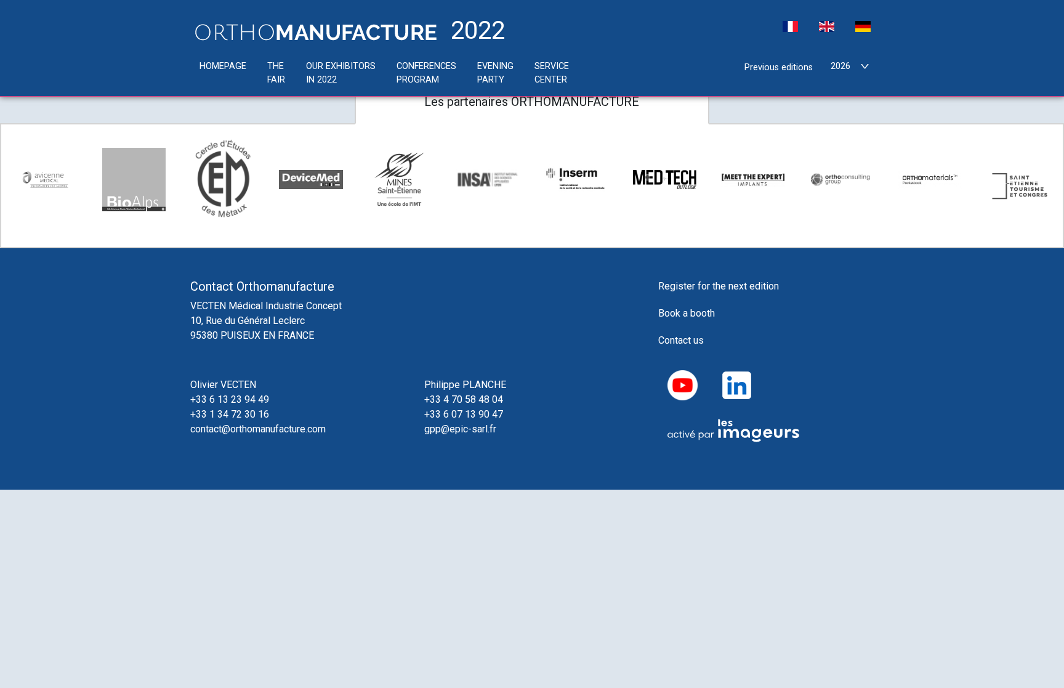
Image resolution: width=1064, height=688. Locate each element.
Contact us (681, 340)
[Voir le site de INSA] (488, 179)
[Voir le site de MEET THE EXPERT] (753, 179)
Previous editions (778, 67)
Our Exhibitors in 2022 (341, 73)
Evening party (495, 73)
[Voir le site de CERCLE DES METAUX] (222, 179)
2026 (840, 66)
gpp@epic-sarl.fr (460, 429)
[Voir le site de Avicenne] (46, 179)
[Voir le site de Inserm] (576, 179)
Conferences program (426, 73)
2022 (475, 31)
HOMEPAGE (223, 66)
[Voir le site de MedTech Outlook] (665, 179)
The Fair (276, 73)
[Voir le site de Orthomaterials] (930, 179)
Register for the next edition (718, 286)
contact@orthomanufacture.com (258, 429)
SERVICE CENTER (551, 73)
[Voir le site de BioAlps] (134, 180)
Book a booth (686, 313)
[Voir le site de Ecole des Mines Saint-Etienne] (400, 180)
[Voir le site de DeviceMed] (311, 179)
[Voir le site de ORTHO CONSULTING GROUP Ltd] (842, 179)
